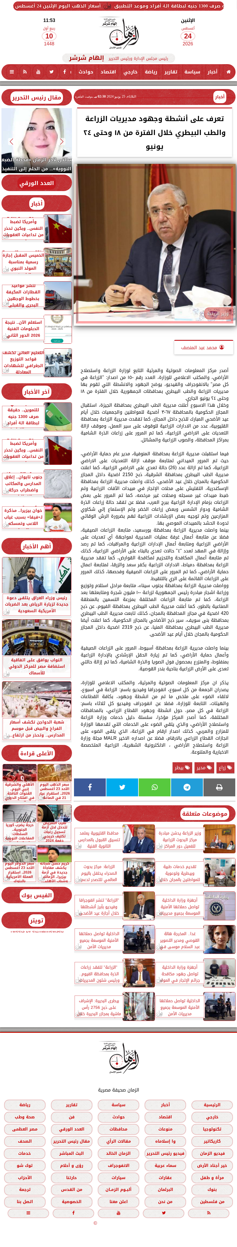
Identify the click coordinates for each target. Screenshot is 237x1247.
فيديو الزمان (212, 1153)
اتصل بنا (25, 1202)
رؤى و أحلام (71, 1166)
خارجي (130, 71)
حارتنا (71, 1178)
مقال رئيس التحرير (36, 97)
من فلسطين (212, 1202)
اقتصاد (108, 71)
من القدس (71, 1190)
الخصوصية (72, 1202)
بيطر (180, 767)
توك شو (25, 1166)
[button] (62, 141)
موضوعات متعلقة (204, 813)
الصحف (25, 1141)
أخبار (213, 71)
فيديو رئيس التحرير (165, 1153)
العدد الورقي (36, 183)
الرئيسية (212, 1105)
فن (72, 1117)
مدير (202, 767)
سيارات (118, 1178)
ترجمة (25, 1190)
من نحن (165, 1202)
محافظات (118, 1129)
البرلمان (165, 1190)
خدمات (24, 1153)
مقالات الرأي (118, 1141)
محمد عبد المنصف (199, 347)
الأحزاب (25, 1178)
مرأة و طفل (212, 1178)
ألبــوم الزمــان (118, 1190)
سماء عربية (165, 1166)
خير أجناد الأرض (212, 1166)
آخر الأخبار (37, 391)
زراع (223, 767)
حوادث (86, 71)
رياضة (151, 71)
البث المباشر (71, 1153)
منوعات (165, 1129)
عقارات (165, 1178)
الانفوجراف (118, 1166)
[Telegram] (187, 787)
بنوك (212, 1190)
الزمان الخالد (118, 1153)
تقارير (170, 71)
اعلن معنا (119, 1202)
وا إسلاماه (165, 1141)
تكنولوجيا (212, 1129)
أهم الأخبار (37, 546)
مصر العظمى (25, 1129)
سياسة (192, 71)
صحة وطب (25, 1117)
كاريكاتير (212, 1141)
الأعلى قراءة (36, 753)
